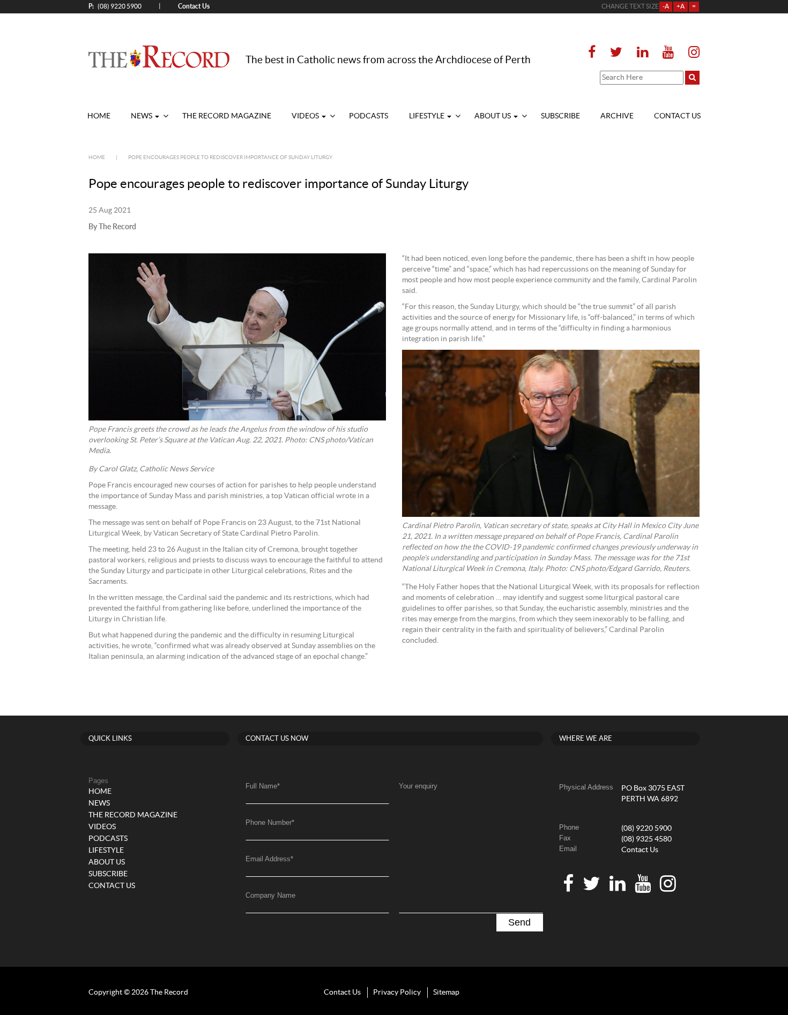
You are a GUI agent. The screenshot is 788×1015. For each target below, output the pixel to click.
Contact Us (639, 850)
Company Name (270, 895)
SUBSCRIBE (560, 116)
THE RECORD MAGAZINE (226, 116)
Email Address (269, 859)
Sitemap (446, 992)
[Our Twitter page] (616, 53)
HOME (98, 116)
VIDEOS (306, 116)
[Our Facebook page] (595, 53)
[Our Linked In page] (642, 53)
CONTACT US (677, 116)
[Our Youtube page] (668, 53)
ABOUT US (493, 116)
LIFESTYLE (427, 116)
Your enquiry (418, 786)
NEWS (142, 116)
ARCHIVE (617, 116)
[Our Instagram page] (691, 53)
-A (666, 6)
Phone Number (270, 822)
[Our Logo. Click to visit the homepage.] (158, 56)
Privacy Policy (397, 992)
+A (681, 6)
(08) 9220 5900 (115, 6)
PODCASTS (368, 116)
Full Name (263, 786)
